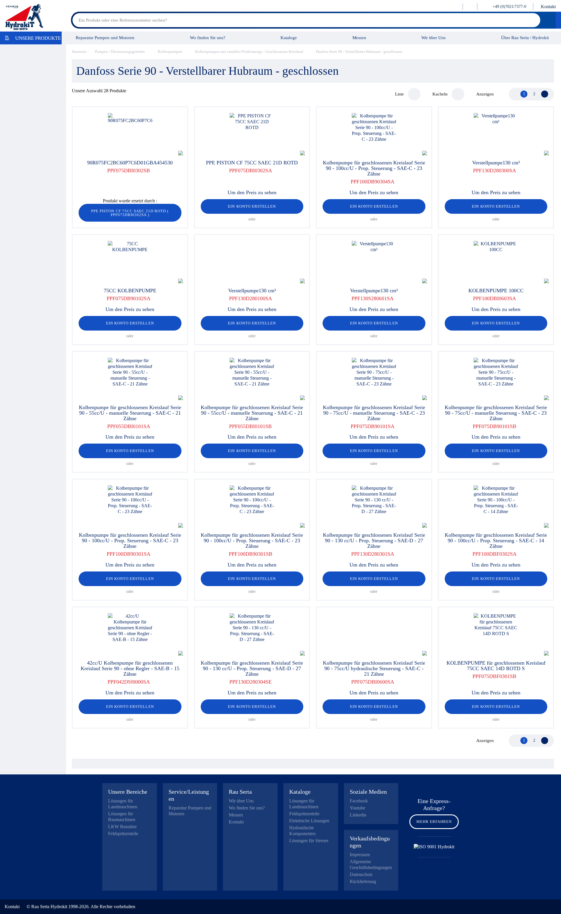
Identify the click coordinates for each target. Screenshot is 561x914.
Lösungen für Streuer (308, 840)
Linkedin (358, 814)
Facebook (359, 800)
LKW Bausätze (122, 826)
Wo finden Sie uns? (207, 37)
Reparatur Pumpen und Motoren (105, 37)
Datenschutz (361, 874)
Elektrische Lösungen (309, 820)
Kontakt (548, 6)
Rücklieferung (363, 881)
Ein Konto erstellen (252, 206)
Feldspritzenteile (123, 833)
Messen (359, 37)
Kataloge (288, 37)
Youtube (357, 807)
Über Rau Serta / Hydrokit (525, 37)
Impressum (360, 854)
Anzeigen (485, 94)
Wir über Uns (433, 37)
